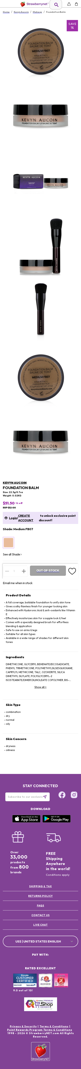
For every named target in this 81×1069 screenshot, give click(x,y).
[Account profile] (69, 4)
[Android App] (56, 821)
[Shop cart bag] (76, 4)
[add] (24, 571)
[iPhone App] (26, 821)
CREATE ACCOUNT (25, 518)
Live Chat (40, 924)
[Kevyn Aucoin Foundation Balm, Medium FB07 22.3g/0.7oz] (8, 542)
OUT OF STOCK (48, 570)
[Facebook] (62, 795)
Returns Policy (40, 895)
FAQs (40, 905)
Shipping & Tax (40, 886)
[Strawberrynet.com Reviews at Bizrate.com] (25, 986)
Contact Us (40, 915)
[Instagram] (74, 795)
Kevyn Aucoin (15, 483)
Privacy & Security (23, 1026)
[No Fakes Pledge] (61, 984)
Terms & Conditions (54, 1026)
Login (13, 518)
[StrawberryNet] (34, 4)
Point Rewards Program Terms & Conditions (39, 1029)
